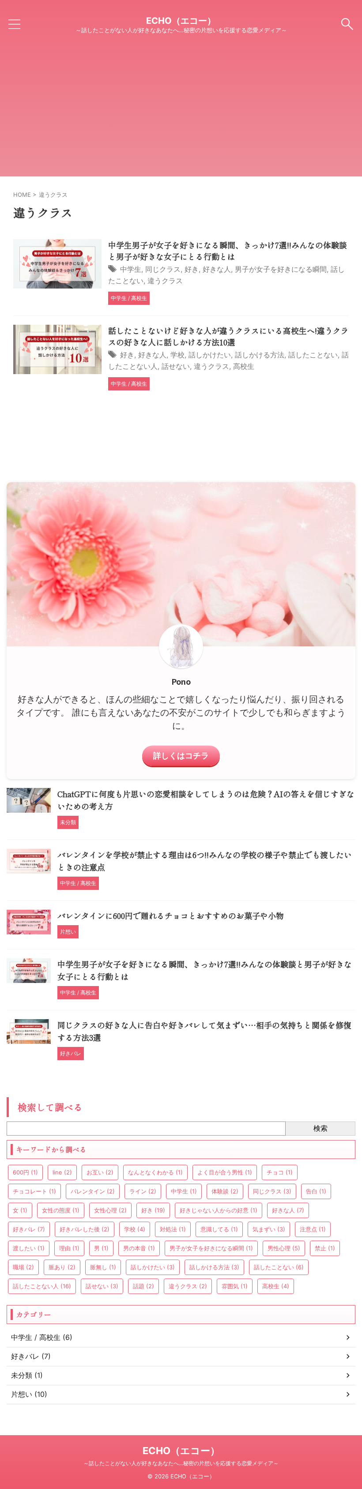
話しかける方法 (259, 354)
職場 (23, 1267)
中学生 (130, 269)
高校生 (243, 366)
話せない (176, 366)
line (62, 1172)
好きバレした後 (84, 1229)
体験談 (224, 1191)
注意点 (313, 1229)
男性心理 (284, 1248)
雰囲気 (235, 1286)
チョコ (280, 1172)
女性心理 (110, 1210)
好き (192, 269)
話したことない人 (42, 1286)
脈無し (103, 1267)
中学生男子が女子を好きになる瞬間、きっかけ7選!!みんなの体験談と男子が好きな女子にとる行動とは (227, 250)
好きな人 (217, 269)
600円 (25, 1172)
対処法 (173, 1229)
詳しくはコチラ (181, 755)
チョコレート (34, 1191)
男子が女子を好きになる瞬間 (281, 269)
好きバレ (29, 1229)
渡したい (29, 1248)
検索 (320, 1128)
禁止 (325, 1248)
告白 (316, 1191)
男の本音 (139, 1248)
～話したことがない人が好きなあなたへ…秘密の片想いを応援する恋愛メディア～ (181, 1463)
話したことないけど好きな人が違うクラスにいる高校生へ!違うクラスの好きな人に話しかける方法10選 (228, 336)
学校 (177, 354)
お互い (100, 1172)
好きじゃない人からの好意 (218, 1210)
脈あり (62, 1267)
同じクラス (163, 269)
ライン (142, 1191)
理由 (69, 1248)
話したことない (313, 354)
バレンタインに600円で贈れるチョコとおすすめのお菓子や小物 (170, 915)
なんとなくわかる (155, 1172)
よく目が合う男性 (224, 1172)
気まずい (269, 1229)
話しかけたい (210, 354)
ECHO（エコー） (181, 20)
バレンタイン (93, 1191)
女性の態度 (60, 1210)
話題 (143, 1286)
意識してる (219, 1229)
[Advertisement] (181, 114)
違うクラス (165, 280)
